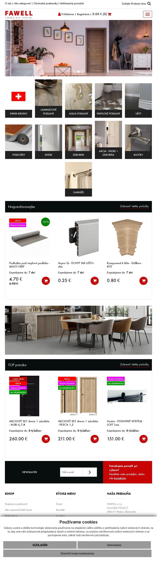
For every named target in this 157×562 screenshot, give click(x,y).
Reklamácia (11, 515)
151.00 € (87, 439)
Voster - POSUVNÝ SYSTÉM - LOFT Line (97, 422)
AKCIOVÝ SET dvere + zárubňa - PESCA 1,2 (50, 422)
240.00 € (137, 439)
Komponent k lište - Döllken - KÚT (90, 264)
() (100, 14)
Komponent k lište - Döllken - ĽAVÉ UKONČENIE (139, 264)
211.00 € (38, 439)
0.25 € (30, 280)
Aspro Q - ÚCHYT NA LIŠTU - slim (42, 264)
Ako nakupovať (22, 3)
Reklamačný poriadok (72, 3)
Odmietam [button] (114, 545)
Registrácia (83, 14)
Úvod (59, 503)
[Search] (149, 3)
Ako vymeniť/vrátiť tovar (18, 509)
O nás (8, 3)
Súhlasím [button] (40, 545)
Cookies (60, 515)
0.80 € (78, 280)
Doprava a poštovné (16, 503)
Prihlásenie (67, 14)
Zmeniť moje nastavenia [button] (77, 553)
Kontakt (60, 509)
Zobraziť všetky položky (134, 206)
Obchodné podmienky (46, 3)
